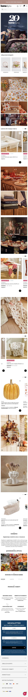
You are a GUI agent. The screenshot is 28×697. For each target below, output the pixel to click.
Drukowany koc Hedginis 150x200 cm (15, 363)
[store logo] (6, 6)
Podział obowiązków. (13, 407)
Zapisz (14, 647)
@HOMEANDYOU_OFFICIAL (14, 551)
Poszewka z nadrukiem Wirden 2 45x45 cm (16, 283)
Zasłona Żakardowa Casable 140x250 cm (16, 157)
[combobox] (14, 9)
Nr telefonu (14, 637)
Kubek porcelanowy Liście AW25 (14, 402)
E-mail (14, 628)
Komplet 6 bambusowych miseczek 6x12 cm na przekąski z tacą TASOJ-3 (16, 521)
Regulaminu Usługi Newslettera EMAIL (12, 632)
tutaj (25, 652)
